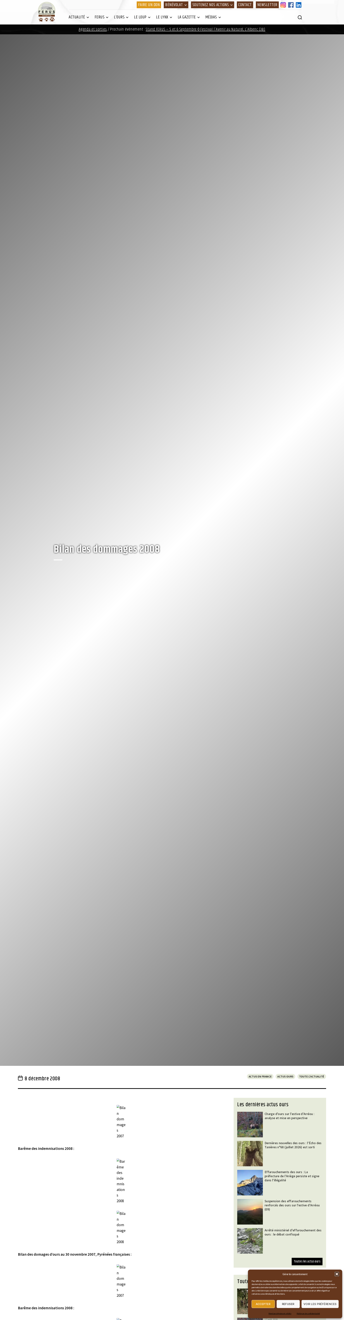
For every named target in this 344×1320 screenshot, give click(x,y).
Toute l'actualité (311, 1076)
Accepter (263, 1304)
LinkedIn (299, 5)
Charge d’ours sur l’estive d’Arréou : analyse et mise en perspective (289, 1116)
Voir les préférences (320, 1304)
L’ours (119, 17)
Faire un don (149, 5)
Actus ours (285, 1076)
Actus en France (260, 1076)
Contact (245, 5)
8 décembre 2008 (42, 1079)
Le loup (140, 17)
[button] (337, 1274)
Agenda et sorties (93, 29)
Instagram (283, 5)
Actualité (77, 17)
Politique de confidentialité (308, 1313)
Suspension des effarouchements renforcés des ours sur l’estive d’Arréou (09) (292, 1205)
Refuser (288, 1304)
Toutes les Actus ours (307, 1261)
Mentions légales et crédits (280, 1313)
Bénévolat (174, 5)
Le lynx (162, 17)
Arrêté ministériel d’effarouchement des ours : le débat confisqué (293, 1232)
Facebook (291, 5)
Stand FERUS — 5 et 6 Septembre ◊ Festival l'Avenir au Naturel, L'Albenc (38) (205, 29)
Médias (211, 17)
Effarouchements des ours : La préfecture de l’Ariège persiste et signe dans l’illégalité (292, 1176)
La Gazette (187, 17)
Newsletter (267, 5)
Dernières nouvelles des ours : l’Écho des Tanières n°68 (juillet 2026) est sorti (293, 1145)
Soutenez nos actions (210, 5)
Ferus (100, 17)
